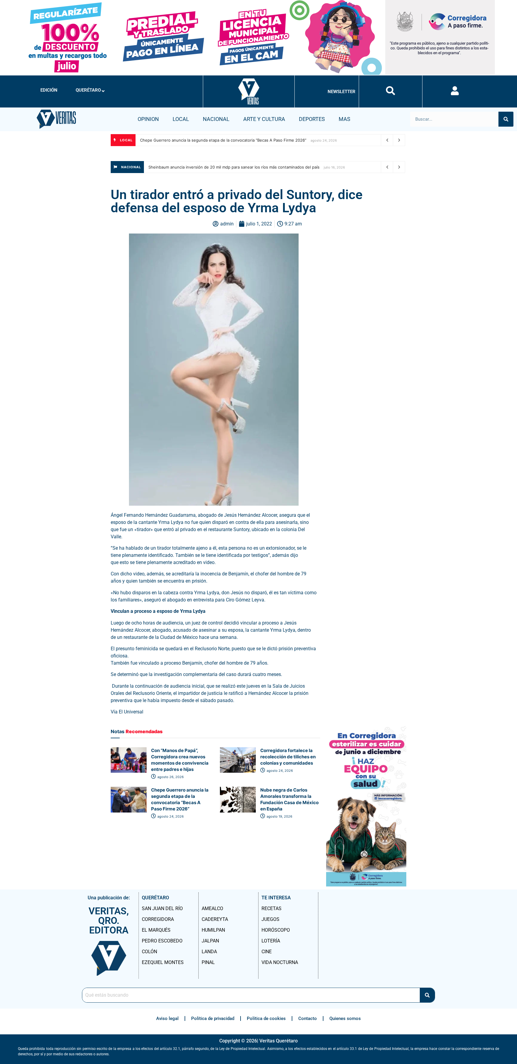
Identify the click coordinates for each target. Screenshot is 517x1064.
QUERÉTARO (88, 90)
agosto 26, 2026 (170, 777)
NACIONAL (216, 119)
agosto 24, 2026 (279, 771)
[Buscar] (505, 119)
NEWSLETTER (341, 91)
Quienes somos (345, 1018)
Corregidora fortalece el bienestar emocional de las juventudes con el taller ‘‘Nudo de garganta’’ (229, 140)
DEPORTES (312, 119)
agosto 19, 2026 (279, 816)
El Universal (131, 712)
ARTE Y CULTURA (264, 119)
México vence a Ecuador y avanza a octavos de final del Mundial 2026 (213, 167)
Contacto (307, 1018)
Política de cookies (266, 1018)
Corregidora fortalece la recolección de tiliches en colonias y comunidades (288, 757)
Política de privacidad (212, 1018)
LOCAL (181, 119)
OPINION (148, 119)
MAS (344, 119)
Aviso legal (167, 1018)
